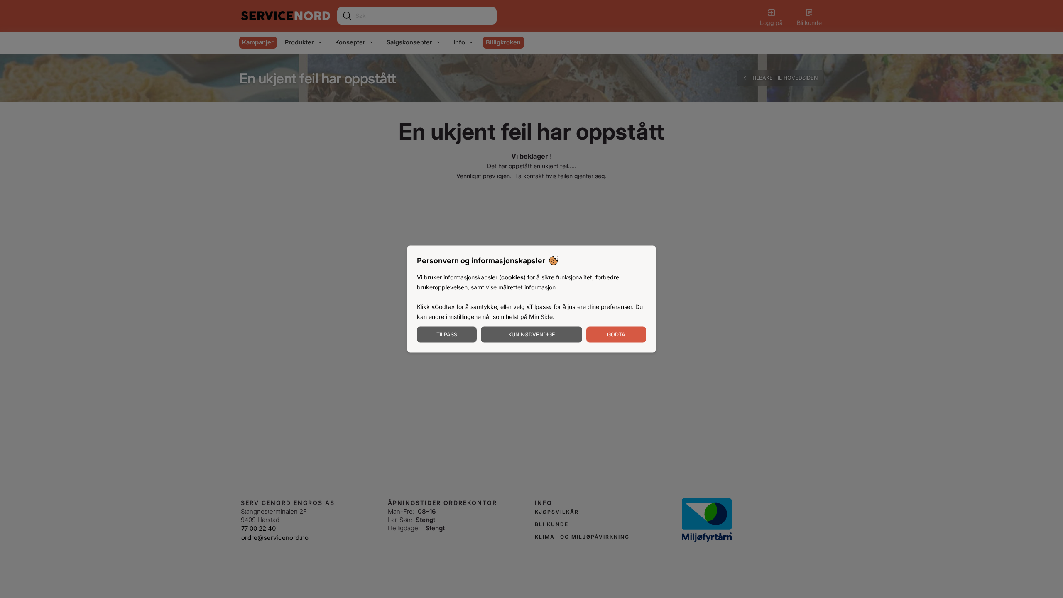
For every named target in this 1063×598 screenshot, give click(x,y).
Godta (616, 334)
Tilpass (446, 334)
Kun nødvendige (531, 334)
